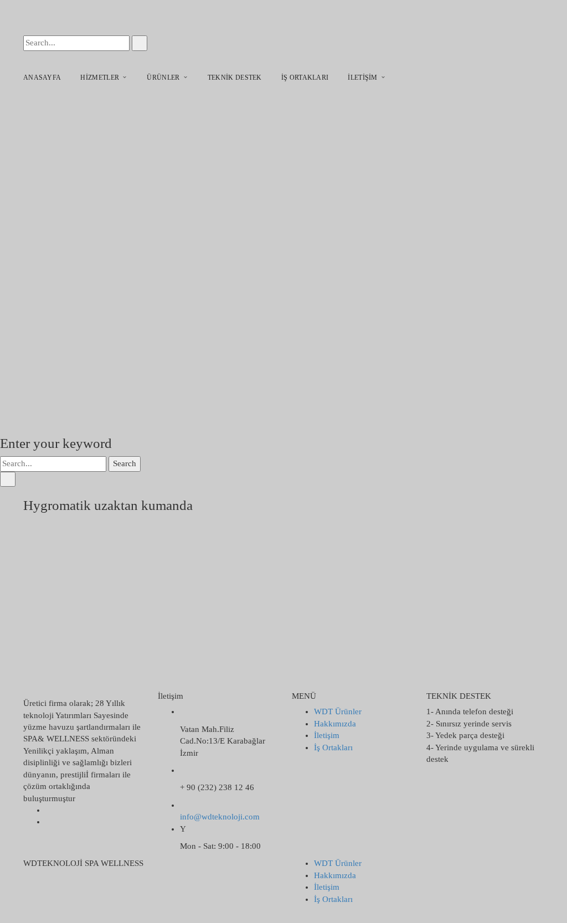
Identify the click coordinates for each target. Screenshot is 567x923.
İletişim (326, 735)
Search (124, 463)
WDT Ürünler (338, 711)
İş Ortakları (333, 747)
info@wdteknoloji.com (220, 816)
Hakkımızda (335, 723)
